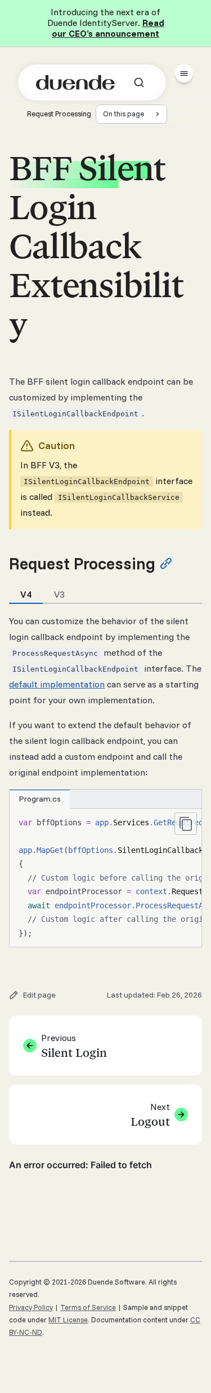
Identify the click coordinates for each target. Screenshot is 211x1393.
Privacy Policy (31, 1307)
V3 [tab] (59, 594)
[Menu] (184, 73)
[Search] (139, 82)
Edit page (39, 995)
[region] (105, 878)
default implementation (57, 684)
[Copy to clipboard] (185, 823)
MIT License (68, 1319)
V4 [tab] (26, 594)
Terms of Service (88, 1307)
